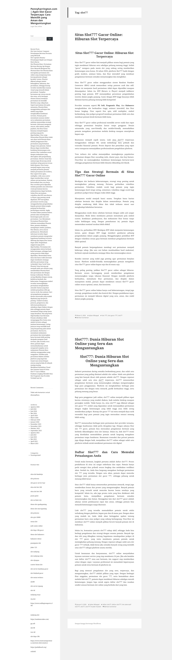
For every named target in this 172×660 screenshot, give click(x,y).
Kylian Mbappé (94, 315)
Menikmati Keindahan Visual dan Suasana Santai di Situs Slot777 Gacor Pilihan (40, 369)
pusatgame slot (36, 543)
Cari (32, 36)
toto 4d (33, 632)
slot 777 (104, 315)
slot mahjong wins (37, 556)
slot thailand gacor (37, 573)
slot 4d (33, 590)
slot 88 (33, 628)
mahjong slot (35, 615)
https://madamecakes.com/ (40, 619)
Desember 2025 (36, 424)
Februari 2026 (35, 420)
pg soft (33, 624)
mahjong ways (35, 595)
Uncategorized (35, 455)
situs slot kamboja (37, 474)
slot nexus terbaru (37, 577)
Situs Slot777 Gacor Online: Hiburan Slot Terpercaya (99, 36)
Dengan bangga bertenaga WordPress (88, 624)
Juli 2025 (33, 435)
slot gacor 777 (112, 315)
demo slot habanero (37, 534)
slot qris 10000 (35, 517)
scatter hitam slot (36, 565)
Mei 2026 (34, 413)
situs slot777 (118, 140)
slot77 (120, 315)
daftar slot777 (116, 604)
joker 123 (34, 547)
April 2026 (34, 415)
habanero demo (36, 539)
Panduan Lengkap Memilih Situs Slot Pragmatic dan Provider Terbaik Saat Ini (42, 376)
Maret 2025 (34, 443)
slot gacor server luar (38, 483)
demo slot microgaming (39, 509)
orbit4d (33, 651)
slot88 (33, 582)
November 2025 (36, 426)
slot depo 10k (35, 636)
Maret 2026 (34, 418)
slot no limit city (36, 500)
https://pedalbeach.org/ (38, 647)
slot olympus (35, 560)
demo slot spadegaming (39, 504)
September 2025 (36, 431)
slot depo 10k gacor (37, 530)
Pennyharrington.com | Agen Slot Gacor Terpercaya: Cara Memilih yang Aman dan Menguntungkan (44, 16)
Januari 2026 (35, 422)
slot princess (35, 479)
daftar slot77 (106, 604)
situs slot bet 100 (36, 491)
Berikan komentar (83, 318)
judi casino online (37, 526)
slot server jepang (37, 586)
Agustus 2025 (35, 433)
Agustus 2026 (35, 407)
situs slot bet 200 (36, 487)
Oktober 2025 (35, 428)
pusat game (34, 496)
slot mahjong (35, 552)
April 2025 (34, 441)
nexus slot (34, 522)
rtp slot (33, 599)
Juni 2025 (34, 437)
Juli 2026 (33, 409)
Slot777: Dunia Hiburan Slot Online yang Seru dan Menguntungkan (99, 343)
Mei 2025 (34, 439)
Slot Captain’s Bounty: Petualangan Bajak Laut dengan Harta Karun (41, 60)
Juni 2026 (34, 411)
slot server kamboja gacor (39, 569)
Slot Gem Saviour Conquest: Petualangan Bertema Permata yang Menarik (41, 53)
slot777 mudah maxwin (93, 607)
